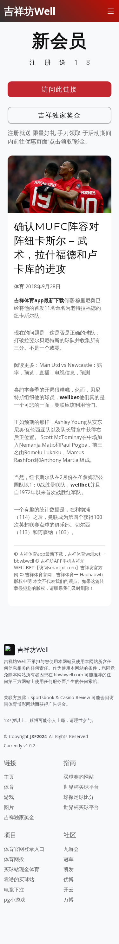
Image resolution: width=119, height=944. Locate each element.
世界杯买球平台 (81, 786)
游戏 (9, 797)
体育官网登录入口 (24, 848)
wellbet (69, 397)
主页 (9, 776)
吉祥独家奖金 (59, 115)
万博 (68, 899)
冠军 (68, 859)
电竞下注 (14, 889)
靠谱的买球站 (19, 879)
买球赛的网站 (78, 776)
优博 (68, 879)
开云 (68, 889)
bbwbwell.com (68, 675)
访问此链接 (59, 89)
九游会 (71, 848)
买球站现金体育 (21, 869)
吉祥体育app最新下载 (39, 300)
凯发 (68, 869)
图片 (9, 807)
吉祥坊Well (30, 11)
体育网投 (14, 859)
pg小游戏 (14, 899)
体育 (19, 286)
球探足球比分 (78, 797)
